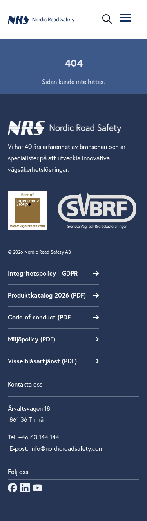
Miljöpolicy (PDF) (31, 339)
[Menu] (125, 19)
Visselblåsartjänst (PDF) (42, 361)
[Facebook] (12, 490)
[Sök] (107, 19)
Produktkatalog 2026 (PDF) (47, 295)
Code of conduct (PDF (39, 317)
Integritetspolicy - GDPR (43, 273)
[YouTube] (37, 490)
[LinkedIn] (25, 490)
